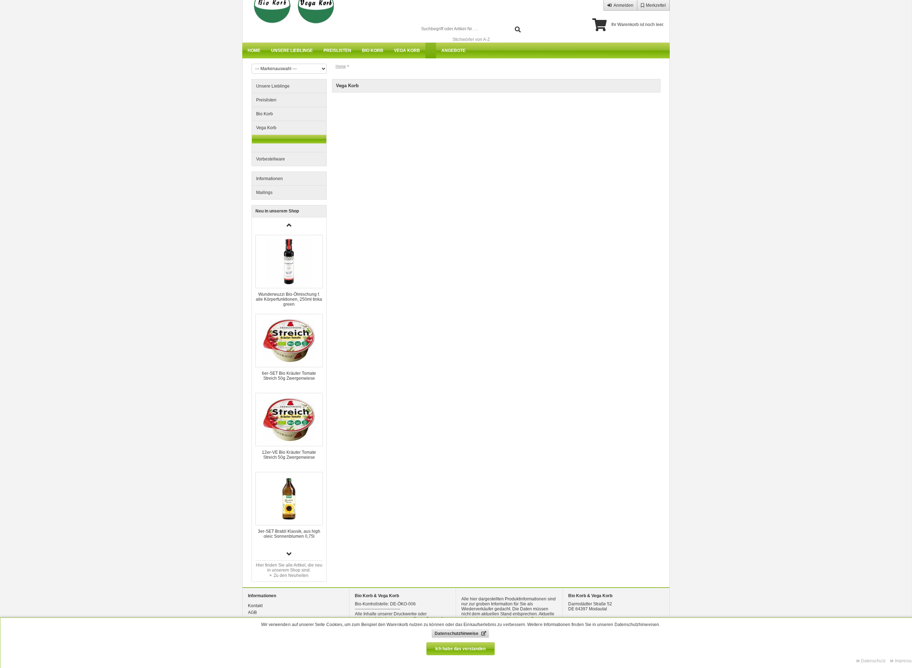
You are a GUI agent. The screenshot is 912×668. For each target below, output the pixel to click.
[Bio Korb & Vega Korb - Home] (290, 21)
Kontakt (255, 605)
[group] (289, 270)
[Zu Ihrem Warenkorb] (599, 25)
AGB (252, 612)
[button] (289, 553)
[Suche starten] (518, 29)
